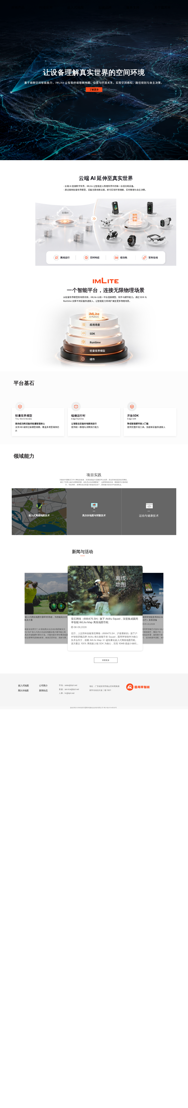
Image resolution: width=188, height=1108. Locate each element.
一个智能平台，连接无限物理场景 (105, 290)
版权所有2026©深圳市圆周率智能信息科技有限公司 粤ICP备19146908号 (93, 708)
